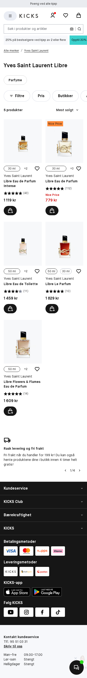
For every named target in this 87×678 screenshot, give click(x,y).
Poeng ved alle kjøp (43, 4)
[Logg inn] (52, 15)
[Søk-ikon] (79, 29)
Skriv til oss (13, 646)
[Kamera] (71, 29)
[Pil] (79, 470)
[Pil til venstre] (65, 470)
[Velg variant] (10, 210)
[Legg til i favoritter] (37, 168)
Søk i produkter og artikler (27, 29)
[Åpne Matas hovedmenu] (10, 16)
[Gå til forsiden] (28, 16)
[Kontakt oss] (76, 667)
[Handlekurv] (78, 15)
